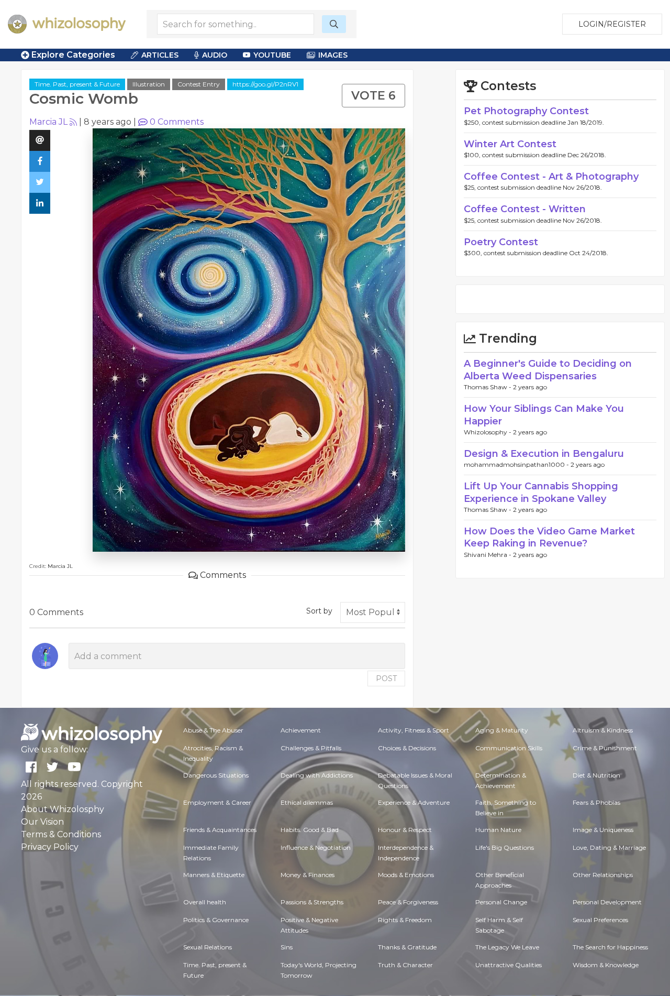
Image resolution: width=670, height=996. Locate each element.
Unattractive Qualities (508, 965)
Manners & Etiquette (213, 875)
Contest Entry (198, 84)
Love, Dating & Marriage (609, 847)
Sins (287, 947)
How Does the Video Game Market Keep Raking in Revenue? (549, 537)
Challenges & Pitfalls (311, 748)
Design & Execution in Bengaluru (544, 453)
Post (386, 678)
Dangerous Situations (216, 775)
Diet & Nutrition (596, 775)
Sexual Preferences (600, 920)
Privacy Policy (50, 847)
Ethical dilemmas (307, 802)
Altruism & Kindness (603, 730)
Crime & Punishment (605, 748)
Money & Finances (307, 875)
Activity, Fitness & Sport (413, 730)
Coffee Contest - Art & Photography (551, 176)
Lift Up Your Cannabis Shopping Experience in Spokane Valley (541, 492)
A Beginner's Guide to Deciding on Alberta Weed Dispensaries (548, 369)
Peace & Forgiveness (408, 902)
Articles (159, 55)
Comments (177, 122)
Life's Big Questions (504, 847)
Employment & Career (217, 802)
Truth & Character (405, 965)
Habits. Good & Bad (310, 830)
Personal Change (501, 902)
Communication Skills (508, 748)
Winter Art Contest (510, 144)
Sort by (319, 611)
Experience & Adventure (414, 802)
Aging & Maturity (501, 730)
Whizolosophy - (488, 432)
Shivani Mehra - (488, 555)
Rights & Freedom (405, 920)
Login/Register (612, 24)
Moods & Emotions (406, 875)
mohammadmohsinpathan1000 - (517, 464)
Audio (214, 55)
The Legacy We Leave (507, 947)
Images (333, 55)
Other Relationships (603, 875)
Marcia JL (48, 122)
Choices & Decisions (407, 748)
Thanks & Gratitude (407, 947)
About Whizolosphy (62, 809)
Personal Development (607, 902)
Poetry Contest (501, 242)
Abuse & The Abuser (213, 730)
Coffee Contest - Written (525, 209)
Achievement (301, 730)
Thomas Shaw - (488, 387)
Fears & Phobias (596, 802)
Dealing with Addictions (317, 775)
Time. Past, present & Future (77, 84)
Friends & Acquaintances (219, 830)
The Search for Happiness (610, 947)
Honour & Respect (405, 830)
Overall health (204, 902)
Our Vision (42, 822)
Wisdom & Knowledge (606, 965)
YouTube (272, 55)
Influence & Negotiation (316, 847)
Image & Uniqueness (603, 830)
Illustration (148, 84)
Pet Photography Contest (526, 111)
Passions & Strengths (312, 902)
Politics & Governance (216, 920)
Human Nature (498, 830)
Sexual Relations (207, 947)
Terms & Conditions (61, 834)
